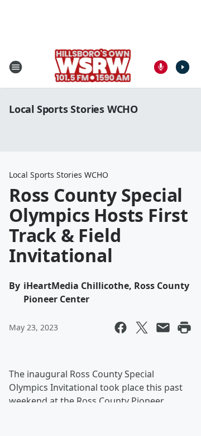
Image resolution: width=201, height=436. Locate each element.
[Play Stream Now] (182, 67)
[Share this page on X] (142, 327)
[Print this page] (184, 327)
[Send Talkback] (161, 67)
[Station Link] (93, 67)
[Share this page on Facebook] (120, 327)
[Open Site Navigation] (15, 67)
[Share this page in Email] (163, 327)
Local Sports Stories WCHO (73, 109)
